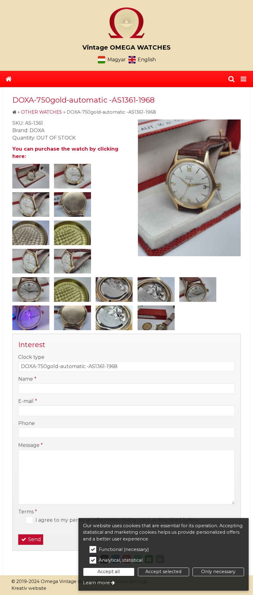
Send (34, 539)
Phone (26, 423)
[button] (243, 79)
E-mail (27, 401)
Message (30, 445)
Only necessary (218, 571)
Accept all (108, 571)
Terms (27, 512)
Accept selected (163, 571)
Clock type (31, 357)
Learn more (96, 582)
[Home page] (126, 22)
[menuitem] (8, 79)
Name (27, 379)
